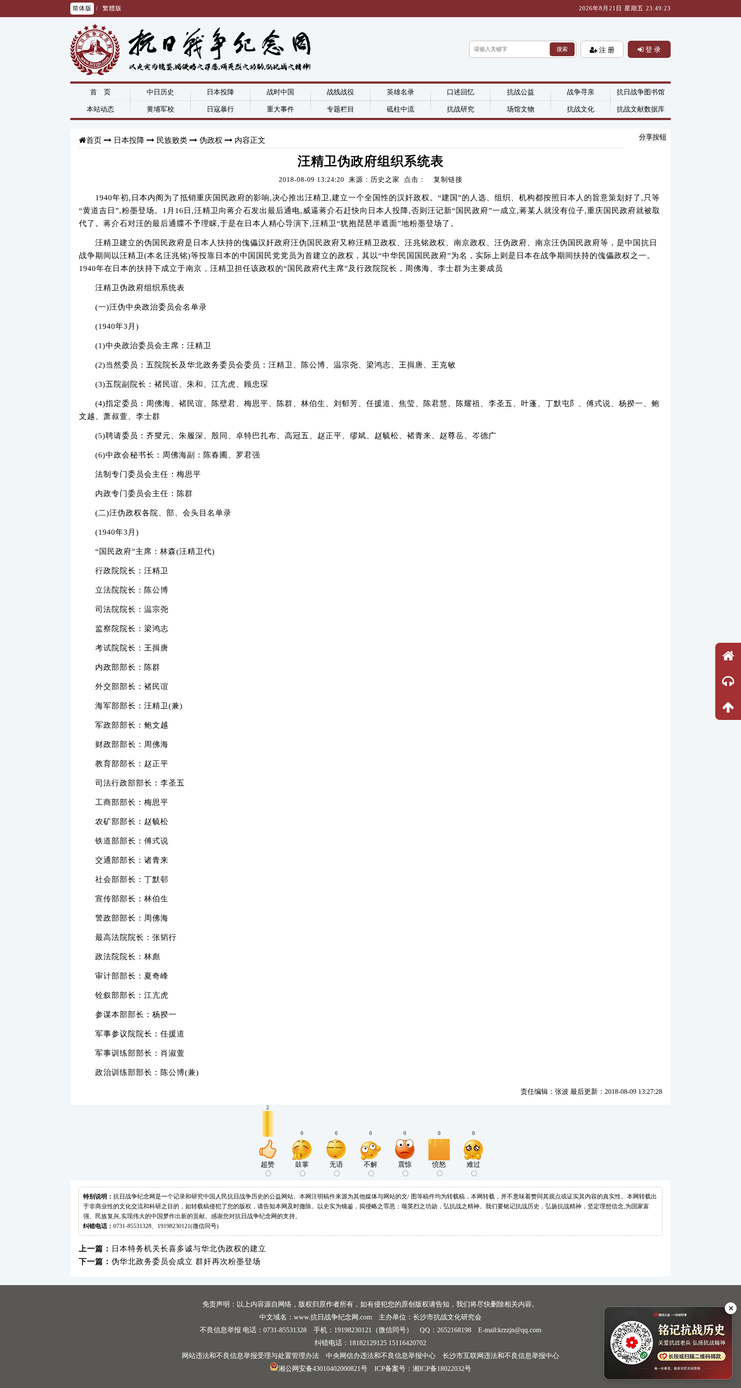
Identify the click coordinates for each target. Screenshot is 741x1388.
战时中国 (280, 92)
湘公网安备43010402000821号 (322, 1368)
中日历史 (160, 92)
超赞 (267, 1164)
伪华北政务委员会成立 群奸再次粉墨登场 (186, 1261)
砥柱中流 (400, 109)
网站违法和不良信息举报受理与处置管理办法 (250, 1355)
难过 (473, 1164)
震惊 (405, 1164)
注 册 (605, 49)
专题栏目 (340, 109)
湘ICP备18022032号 (442, 1368)
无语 (336, 1164)
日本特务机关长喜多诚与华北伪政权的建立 (188, 1248)
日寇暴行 (220, 109)
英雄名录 (400, 92)
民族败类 (172, 140)
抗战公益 (520, 92)
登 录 (652, 49)
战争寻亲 (580, 92)
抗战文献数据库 (641, 109)
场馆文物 (520, 109)
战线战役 (340, 92)
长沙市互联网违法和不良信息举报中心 (501, 1355)
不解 (370, 1164)
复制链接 (448, 179)
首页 (94, 140)
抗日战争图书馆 (641, 92)
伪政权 (211, 140)
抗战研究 (460, 109)
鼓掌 (302, 1164)
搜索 (562, 49)
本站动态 (100, 109)
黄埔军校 (160, 109)
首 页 (100, 92)
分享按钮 (652, 137)
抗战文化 (580, 109)
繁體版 (112, 8)
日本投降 (220, 92)
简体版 (82, 8)
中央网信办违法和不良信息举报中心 (381, 1355)
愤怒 (439, 1164)
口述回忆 (460, 92)
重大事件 (280, 109)
